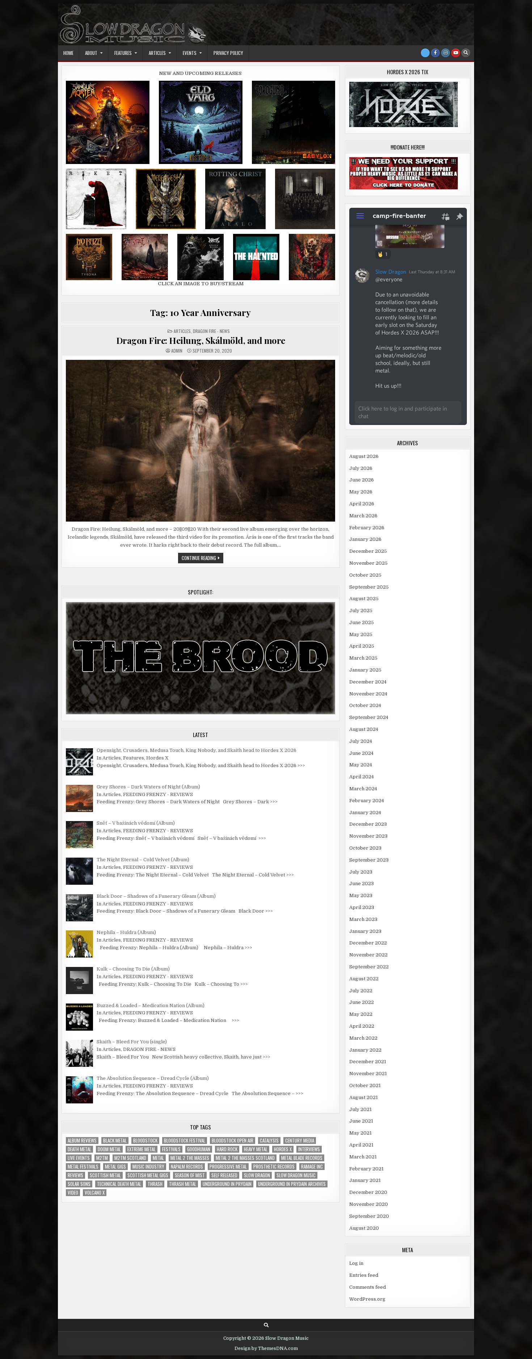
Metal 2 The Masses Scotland (245, 1157)
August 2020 (364, 1228)
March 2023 (363, 919)
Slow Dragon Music (296, 1175)
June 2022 (361, 1002)
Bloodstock (145, 1140)
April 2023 (361, 907)
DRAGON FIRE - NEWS (211, 331)
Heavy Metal (255, 1149)
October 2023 (365, 848)
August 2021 (363, 1097)
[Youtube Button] (455, 53)
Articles (182, 331)
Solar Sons (79, 1184)
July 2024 (360, 741)
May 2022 (360, 1014)
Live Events (79, 1157)
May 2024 (360, 764)
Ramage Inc (312, 1166)
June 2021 (361, 1121)
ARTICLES (157, 52)
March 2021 (363, 1157)
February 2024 (366, 800)
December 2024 (368, 682)
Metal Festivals (83, 1166)
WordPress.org (367, 1299)
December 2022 (368, 943)
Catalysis (269, 1140)
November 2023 (368, 836)
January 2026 (365, 539)
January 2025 (365, 670)
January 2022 (365, 1050)
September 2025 (369, 587)
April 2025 (361, 646)
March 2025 (363, 658)
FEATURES (123, 52)
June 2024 (361, 753)
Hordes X (283, 1149)
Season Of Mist (190, 1175)
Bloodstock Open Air (232, 1140)
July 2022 (360, 990)
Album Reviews (82, 1140)
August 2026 (364, 456)
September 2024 (368, 717)
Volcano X (95, 1192)
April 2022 (361, 1026)
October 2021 (365, 1085)
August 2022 (364, 978)
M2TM (102, 1157)
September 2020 (369, 1216)
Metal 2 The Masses (189, 1157)
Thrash (155, 1184)
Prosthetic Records (274, 1166)
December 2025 (368, 551)
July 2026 (360, 468)
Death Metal (79, 1149)
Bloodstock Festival (184, 1140)
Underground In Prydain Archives (292, 1184)
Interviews (309, 1149)
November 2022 (368, 955)
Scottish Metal (105, 1175)
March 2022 (363, 1038)
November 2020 (368, 1204)
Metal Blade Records (301, 1157)
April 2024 (361, 776)
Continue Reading (202, 558)
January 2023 (365, 931)
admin (176, 351)
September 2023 (369, 860)
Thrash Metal (182, 1184)
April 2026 (361, 503)
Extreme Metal (141, 1149)
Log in (356, 1263)
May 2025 (360, 634)
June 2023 (361, 883)
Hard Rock (227, 1149)
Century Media (299, 1140)
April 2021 (361, 1145)
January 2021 (365, 1180)
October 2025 (365, 575)
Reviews (75, 1175)
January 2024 (365, 812)
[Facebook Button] (435, 53)
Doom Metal (109, 1149)
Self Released (224, 1175)
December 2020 (368, 1192)
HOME (68, 52)
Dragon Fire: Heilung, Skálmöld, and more (200, 340)
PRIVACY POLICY (228, 52)
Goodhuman (198, 1149)
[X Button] (425, 53)
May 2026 (360, 492)
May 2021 (360, 1133)
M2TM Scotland (130, 1157)
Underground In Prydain (227, 1184)
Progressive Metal (228, 1166)
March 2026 (363, 515)
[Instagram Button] (445, 53)
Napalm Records (187, 1166)
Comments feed (367, 1287)
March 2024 (363, 788)
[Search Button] (465, 53)
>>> (301, 765)
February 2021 (366, 1168)
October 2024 (365, 705)
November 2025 (368, 563)
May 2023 (360, 895)
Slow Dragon (257, 1175)
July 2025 (360, 610)
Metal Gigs (115, 1166)
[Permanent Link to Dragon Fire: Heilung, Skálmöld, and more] (200, 441)
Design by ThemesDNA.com (266, 1348)
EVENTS (190, 52)
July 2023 (360, 872)
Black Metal (115, 1140)
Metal (158, 1157)
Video (73, 1192)
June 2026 (361, 480)
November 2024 (368, 694)
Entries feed (363, 1275)
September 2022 (369, 966)
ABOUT (91, 52)
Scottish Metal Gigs (147, 1175)
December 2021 (367, 1061)
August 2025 (364, 598)
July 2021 (360, 1109)
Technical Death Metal (119, 1184)
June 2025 (361, 622)
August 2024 (363, 729)
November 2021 (368, 1073)
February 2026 (366, 527)
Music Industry (148, 1166)
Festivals (171, 1149)
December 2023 (368, 824)
